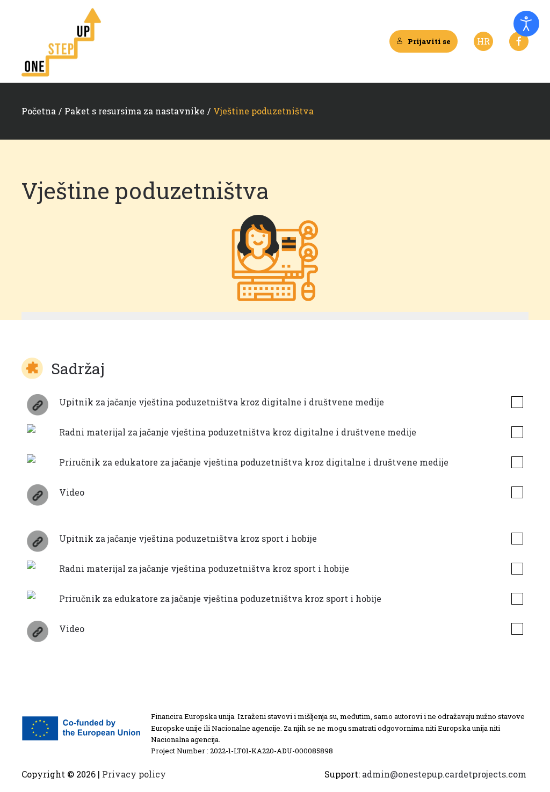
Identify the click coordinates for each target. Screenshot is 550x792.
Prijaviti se (429, 41)
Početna (38, 111)
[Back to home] (61, 41)
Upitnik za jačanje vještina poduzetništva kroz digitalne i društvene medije (221, 402)
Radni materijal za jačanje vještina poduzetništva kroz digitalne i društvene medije (237, 432)
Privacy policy (133, 774)
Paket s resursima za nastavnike (134, 111)
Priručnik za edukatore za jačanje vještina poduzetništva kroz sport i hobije (220, 598)
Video (71, 492)
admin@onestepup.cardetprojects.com (444, 774)
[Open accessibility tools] (526, 24)
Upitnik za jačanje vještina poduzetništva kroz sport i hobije (188, 538)
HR (483, 41)
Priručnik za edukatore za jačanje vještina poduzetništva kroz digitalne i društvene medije (253, 462)
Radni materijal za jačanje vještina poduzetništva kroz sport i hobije (204, 568)
